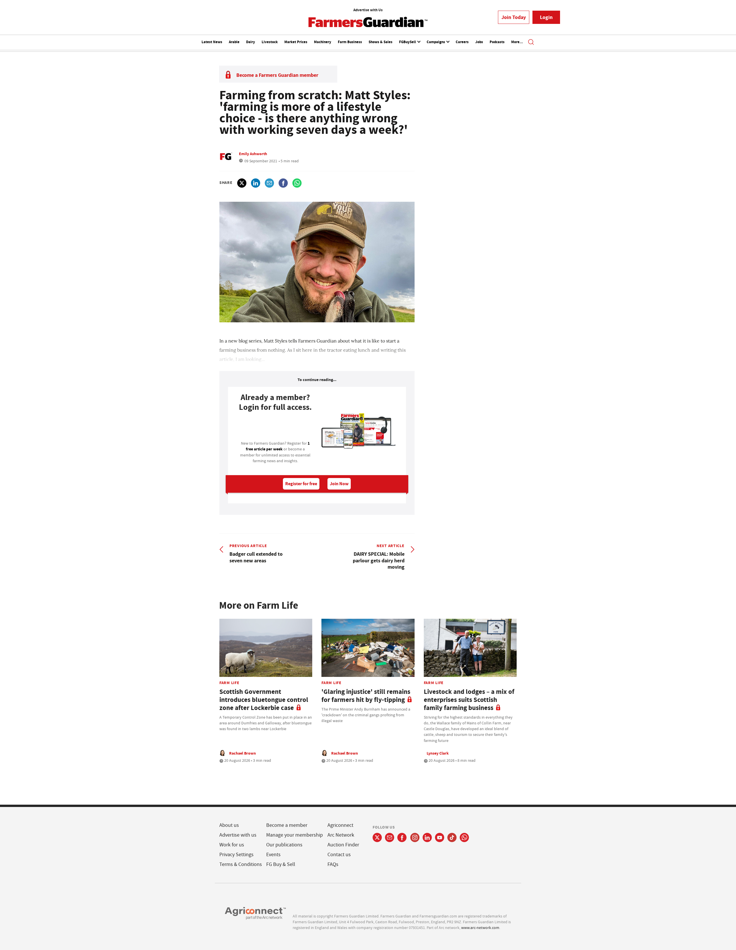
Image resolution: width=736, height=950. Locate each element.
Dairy (250, 41)
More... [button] (517, 41)
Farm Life (229, 683)
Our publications (284, 845)
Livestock (270, 41)
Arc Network (340, 835)
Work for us (231, 845)
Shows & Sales (380, 41)
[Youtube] (439, 837)
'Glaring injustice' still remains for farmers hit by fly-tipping (365, 695)
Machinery (322, 41)
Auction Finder (343, 845)
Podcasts (497, 41)
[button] (531, 42)
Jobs (479, 41)
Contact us (339, 854)
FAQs (332, 864)
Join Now (339, 484)
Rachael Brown (242, 753)
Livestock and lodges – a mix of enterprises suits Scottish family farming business (469, 699)
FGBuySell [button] (408, 41)
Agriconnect (340, 825)
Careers (462, 41)
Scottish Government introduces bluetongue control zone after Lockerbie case (263, 699)
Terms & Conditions (240, 864)
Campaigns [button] (436, 41)
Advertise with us (237, 835)
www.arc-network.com (480, 927)
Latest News (212, 41)
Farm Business (350, 41)
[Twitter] (377, 837)
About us (229, 825)
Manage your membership (294, 835)
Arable (234, 41)
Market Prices (295, 41)
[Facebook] (402, 837)
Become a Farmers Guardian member (277, 75)
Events (273, 854)
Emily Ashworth (253, 154)
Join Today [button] (513, 17)
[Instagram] (414, 837)
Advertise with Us (368, 9)
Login (546, 17)
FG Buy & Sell (280, 864)
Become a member (286, 825)
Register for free (301, 484)
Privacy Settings (236, 854)
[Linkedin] (427, 837)
